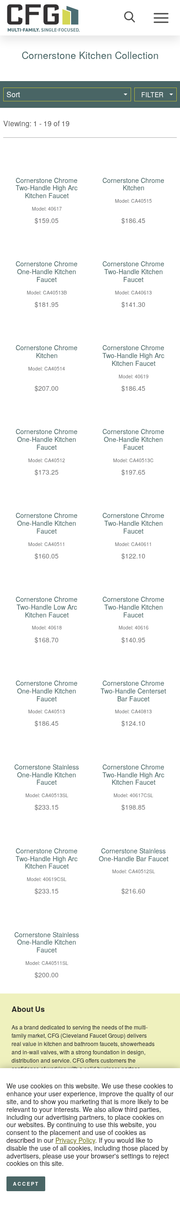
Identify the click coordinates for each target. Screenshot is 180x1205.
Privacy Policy (75, 1140)
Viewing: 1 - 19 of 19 (36, 123)
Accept (26, 1183)
